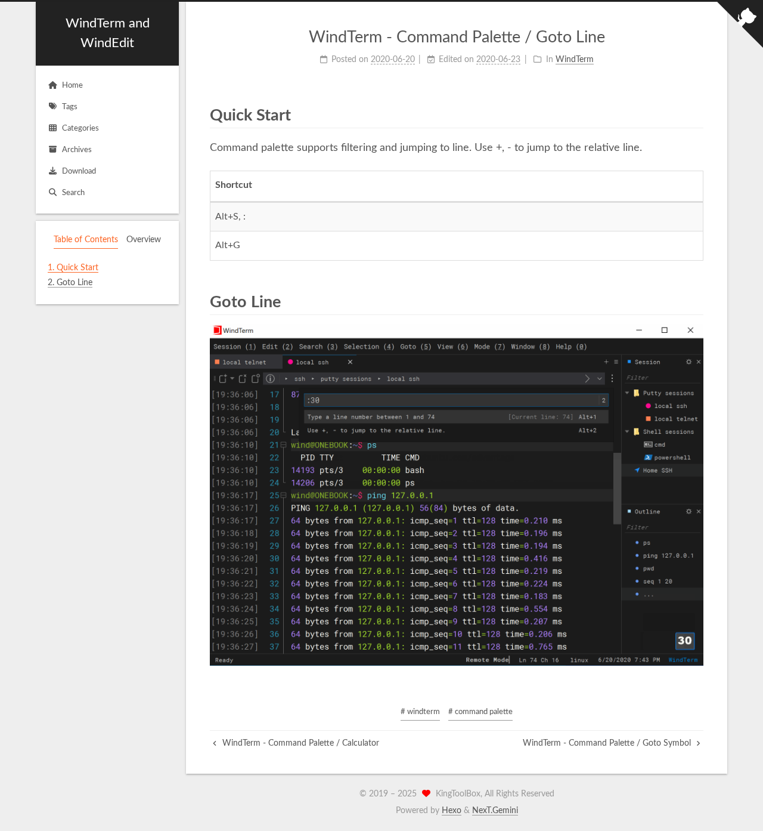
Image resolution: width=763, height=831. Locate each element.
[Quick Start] (694, 115)
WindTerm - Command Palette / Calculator (299, 743)
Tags (69, 107)
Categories (80, 128)
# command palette (480, 712)
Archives (77, 150)
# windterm (420, 712)
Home (72, 85)
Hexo (451, 811)
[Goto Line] (694, 302)
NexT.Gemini (495, 811)
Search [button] (73, 193)
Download (79, 171)
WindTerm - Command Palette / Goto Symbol (608, 743)
